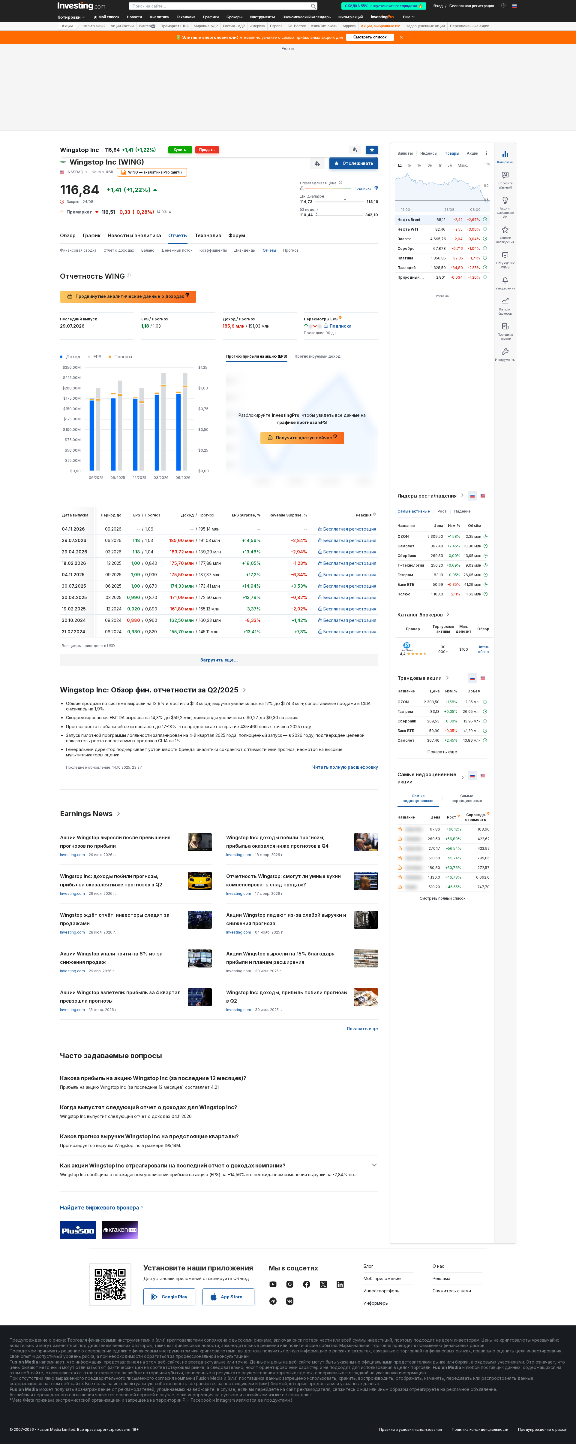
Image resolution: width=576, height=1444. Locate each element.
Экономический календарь (307, 17)
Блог (368, 1266)
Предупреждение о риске (542, 1429)
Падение (462, 511)
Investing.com (72, 854)
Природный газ (412, 277)
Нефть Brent (409, 219)
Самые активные (414, 511)
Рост (442, 511)
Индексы (428, 153)
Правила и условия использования (410, 1429)
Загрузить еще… (219, 659)
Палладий (407, 267)
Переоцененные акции (469, 26)
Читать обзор (483, 649)
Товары (452, 153)
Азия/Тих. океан (324, 26)
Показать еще (362, 1028)
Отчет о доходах (119, 250)
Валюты (405, 153)
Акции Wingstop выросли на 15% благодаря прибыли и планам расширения (280, 958)
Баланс (147, 250)
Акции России (122, 26)
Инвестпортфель (381, 1290)
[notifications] (503, 5)
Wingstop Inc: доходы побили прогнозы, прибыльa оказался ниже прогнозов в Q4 (277, 841)
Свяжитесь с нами (452, 1290)
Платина (405, 258)
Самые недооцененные (418, 798)
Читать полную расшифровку (345, 767)
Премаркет (79, 211)
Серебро (406, 248)
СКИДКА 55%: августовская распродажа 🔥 (384, 6)
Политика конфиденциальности (480, 1429)
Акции (67, 26)
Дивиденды (245, 250)
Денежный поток (176, 250)
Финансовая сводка (78, 250)
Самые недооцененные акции (427, 777)
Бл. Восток (297, 26)
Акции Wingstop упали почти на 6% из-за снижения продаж (111, 958)
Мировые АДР (206, 26)
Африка (349, 26)
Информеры (376, 1303)
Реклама (441, 1278)
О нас (438, 1266)
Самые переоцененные (467, 798)
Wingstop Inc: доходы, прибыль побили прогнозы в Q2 (286, 996)
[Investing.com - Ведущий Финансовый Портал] (81, 6)
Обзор (68, 235)
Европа (276, 26)
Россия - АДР (234, 26)
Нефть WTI (408, 229)
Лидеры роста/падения (427, 495)
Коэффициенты (213, 250)
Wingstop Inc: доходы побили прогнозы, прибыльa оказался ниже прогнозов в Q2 (111, 880)
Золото (405, 238)
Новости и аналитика (134, 235)
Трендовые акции (420, 678)
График (91, 235)
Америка (257, 26)
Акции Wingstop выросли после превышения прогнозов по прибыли (115, 841)
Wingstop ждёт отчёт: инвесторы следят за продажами (115, 919)
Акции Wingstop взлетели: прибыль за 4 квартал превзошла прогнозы (120, 996)
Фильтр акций (350, 17)
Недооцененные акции (425, 26)
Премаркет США (174, 26)
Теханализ (208, 235)
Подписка (362, 188)
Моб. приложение (382, 1278)
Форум (236, 235)
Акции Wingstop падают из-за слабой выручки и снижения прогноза (286, 919)
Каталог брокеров (420, 614)
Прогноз (290, 250)
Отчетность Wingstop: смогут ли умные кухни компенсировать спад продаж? (283, 880)
